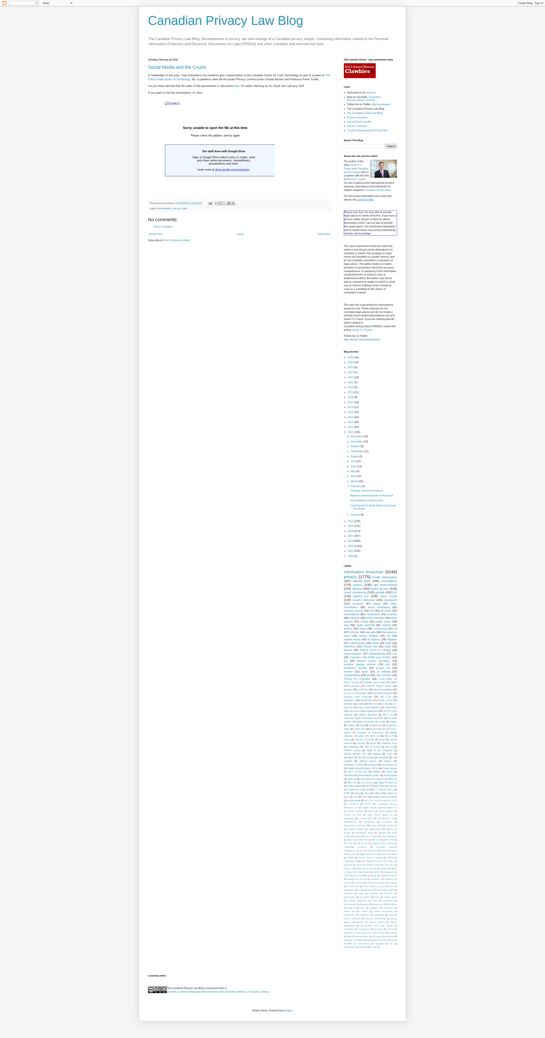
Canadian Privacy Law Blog (225, 20)
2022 (351, 377)
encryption (387, 822)
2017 (351, 402)
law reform (392, 904)
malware (374, 908)
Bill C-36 (352, 782)
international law (352, 904)
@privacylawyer (381, 104)
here (236, 85)
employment (371, 711)
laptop (377, 603)
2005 (351, 546)
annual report (366, 818)
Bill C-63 (348, 843)
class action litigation (369, 707)
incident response (357, 900)
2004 (351, 550)
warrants (371, 632)
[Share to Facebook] (229, 203)
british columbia (375, 617)
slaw (349, 936)
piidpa (394, 682)
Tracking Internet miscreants (366, 490)
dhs (388, 664)
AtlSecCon (362, 840)
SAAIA (366, 872)
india (375, 900)
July (353, 461)
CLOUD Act (367, 782)
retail (388, 643)
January (356, 514)
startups (382, 833)
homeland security (355, 668)
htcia (377, 897)
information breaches (363, 572)
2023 (351, 372)
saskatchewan (352, 675)
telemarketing (377, 653)
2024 (351, 367)
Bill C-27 (376, 840)
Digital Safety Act (368, 854)
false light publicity (368, 893)
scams (370, 933)
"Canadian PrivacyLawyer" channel (364, 99)
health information (384, 577)
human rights (390, 897)
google (379, 592)
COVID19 (353, 804)
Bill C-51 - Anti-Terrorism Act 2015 (381, 800)
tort (388, 635)
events (390, 890)
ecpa (380, 890)
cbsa (366, 793)
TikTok (347, 875)
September (357, 451)
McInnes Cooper (356, 179)
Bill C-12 (374, 736)
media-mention (352, 653)
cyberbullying (357, 643)
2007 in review (372, 747)
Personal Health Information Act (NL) (375, 865)
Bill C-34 (393, 779)
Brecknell (376, 843)
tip (392, 940)
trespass (379, 943)
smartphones (362, 936)
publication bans (364, 833)
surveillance (389, 581)
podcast (370, 92)
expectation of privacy (355, 825)
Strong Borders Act (355, 754)
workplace (349, 700)
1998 (351, 556)
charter (351, 725)
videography (350, 947)
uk (395, 628)
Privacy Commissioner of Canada (360, 868)
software (377, 936)
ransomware (364, 929)
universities (391, 707)
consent (393, 883)
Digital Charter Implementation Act (380, 807)
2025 (351, 362)
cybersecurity (350, 822)
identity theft (361, 581)
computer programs (375, 883)
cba (384, 729)
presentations (165, 208)
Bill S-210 (362, 843)
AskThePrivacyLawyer (372, 779)
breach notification (364, 600)
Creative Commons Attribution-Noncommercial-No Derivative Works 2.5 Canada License (218, 991)
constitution (353, 886)
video (184, 208)
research (372, 764)
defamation (369, 822)
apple (374, 875)
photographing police (368, 775)
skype (373, 743)
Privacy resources (357, 117)
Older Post (324, 234)
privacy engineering (376, 918)
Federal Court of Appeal (370, 857)
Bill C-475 (389, 840)
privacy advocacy (352, 918)
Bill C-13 (373, 704)
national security (353, 610)
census (347, 883)
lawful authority (365, 625)
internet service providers (373, 661)
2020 (351, 387)
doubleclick (366, 700)
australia (392, 614)
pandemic (364, 915)
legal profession (356, 908)
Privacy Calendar (357, 126)
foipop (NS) (376, 825)
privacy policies (377, 922)
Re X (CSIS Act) (357, 771)
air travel (386, 610)
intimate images (356, 829)
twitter (357, 836)
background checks (357, 879)
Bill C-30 (385, 696)
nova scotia (388, 596)
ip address (374, 639)
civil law (358, 883)
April (354, 476)
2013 (351, 422)
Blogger (288, 1010)
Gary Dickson (384, 675)
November (357, 441)
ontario (357, 584)
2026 (351, 357)
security (361, 743)
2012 (351, 427)
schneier (354, 632)
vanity (375, 643)
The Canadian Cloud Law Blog (365, 113)
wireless (363, 947)
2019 (351, 392)
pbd (391, 915)
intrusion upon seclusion (358, 696)
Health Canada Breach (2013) (362, 768)
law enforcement (385, 584)
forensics (388, 893)
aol (345, 661)
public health (386, 926)
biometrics (350, 646)
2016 (351, 407)
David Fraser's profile (359, 121)
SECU (377, 872)
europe (364, 621)
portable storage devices (360, 664)
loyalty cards (385, 700)
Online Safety (354, 786)
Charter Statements (378, 850)
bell (379, 818)
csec (389, 754)
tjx (368, 675)
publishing (349, 929)
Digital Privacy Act (387, 782)
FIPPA (350, 857)
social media (353, 800)
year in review (371, 836)
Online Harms (390, 768)
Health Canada (355, 811)
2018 (351, 397)
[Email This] (217, 203)
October (355, 446)
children (378, 793)
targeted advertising (354, 940)
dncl (362, 725)
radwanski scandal (353, 764)
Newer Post (155, 234)
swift (360, 704)
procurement (367, 926)
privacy (177, 208)
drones (370, 757)
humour (348, 671)
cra (355, 797)
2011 (351, 432)
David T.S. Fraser (362, 329)
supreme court (389, 743)
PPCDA (370, 786)
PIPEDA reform (352, 750)
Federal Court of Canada (375, 650)
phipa (363, 628)
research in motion (353, 933)
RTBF (347, 793)
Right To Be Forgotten (380, 750)
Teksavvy (388, 872)
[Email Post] (210, 203)
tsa (391, 943)
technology (353, 747)
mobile (364, 911)
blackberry (376, 879)
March (355, 481)
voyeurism (354, 711)
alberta (356, 588)
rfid (372, 610)
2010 (351, 521)
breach (373, 729)
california (389, 879)
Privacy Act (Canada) (357, 678)
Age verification (389, 836)
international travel (382, 693)
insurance (388, 900)
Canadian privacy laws (377, 190)
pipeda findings (368, 635)
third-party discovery (377, 940)
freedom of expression (370, 732)
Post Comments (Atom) (177, 240)
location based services (384, 797)
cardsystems (373, 614)
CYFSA (389, 843)
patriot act (360, 596)
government (375, 725)
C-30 (385, 704)
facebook (358, 603)
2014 (351, 417)
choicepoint (390, 600)
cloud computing (355, 592)
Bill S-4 (389, 747)
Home (240, 234)
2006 (351, 540)
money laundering (383, 911)
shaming (393, 933)
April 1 (350, 840)
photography (390, 775)
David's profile (365, 199)
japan (366, 904)
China (347, 739)
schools (380, 933)
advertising (349, 818)
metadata (383, 757)
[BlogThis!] (221, 203)
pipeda (348, 650)
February (356, 486)
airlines (348, 628)
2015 (351, 412)
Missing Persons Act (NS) (379, 861)
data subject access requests (378, 886)
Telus (357, 793)
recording (378, 929)
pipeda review (352, 639)
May (353, 471)
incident (386, 625)
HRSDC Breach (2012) (379, 686)
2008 (351, 531)
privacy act (383, 668)
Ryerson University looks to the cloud (371, 495)
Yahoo (389, 771)
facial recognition (383, 689)
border (393, 721)
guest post (391, 825)
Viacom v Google (364, 739)
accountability (360, 875)
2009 (351, 526)
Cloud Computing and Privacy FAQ (367, 130)
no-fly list (363, 689)
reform (390, 929)
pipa (346, 625)
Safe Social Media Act (380, 815)
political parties (368, 761)
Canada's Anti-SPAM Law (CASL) (370, 657)
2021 (351, 382)
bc (395, 592)
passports (379, 915)
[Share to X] (225, 203)
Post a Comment (162, 226)
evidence (348, 893)
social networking (379, 607)
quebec (388, 761)
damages (348, 757)
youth (374, 947)
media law (349, 911)
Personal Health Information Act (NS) (363, 718)
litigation (392, 639)
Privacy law (386, 868)
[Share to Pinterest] (233, 203)
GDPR (390, 857)
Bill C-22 (387, 714)
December (357, 436)
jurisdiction (378, 904)
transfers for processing (356, 943)
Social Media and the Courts (177, 67)
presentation (375, 829)
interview (348, 775)
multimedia (349, 915)
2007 (351, 536)
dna (360, 757)
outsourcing (380, 628)
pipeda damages (368, 714)
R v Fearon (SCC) (383, 789)
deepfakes (349, 890)
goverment (365, 897)
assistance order (389, 875)
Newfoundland (386, 811)
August (355, 456)
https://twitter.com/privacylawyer (362, 339)
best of (389, 818)
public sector (383, 621)
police (361, 736)
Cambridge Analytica (355, 847)
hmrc (364, 797)
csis (395, 653)
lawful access (380, 588)
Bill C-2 (389, 736)
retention (354, 617)
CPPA (368, 804)
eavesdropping (366, 890)
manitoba (388, 908)
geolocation (349, 897)
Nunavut (348, 865)
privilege (348, 704)
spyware (390, 936)
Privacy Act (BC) (353, 815)
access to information (355, 693)
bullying (376, 754)
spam (365, 671)
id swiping (383, 671)
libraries (348, 689)
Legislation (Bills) (352, 861)
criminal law (370, 646)
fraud (381, 739)
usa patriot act (389, 764)
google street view (374, 682)
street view (360, 729)
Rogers (376, 771)
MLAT (371, 811)
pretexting (354, 686)
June (354, 466)
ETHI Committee (389, 854)
